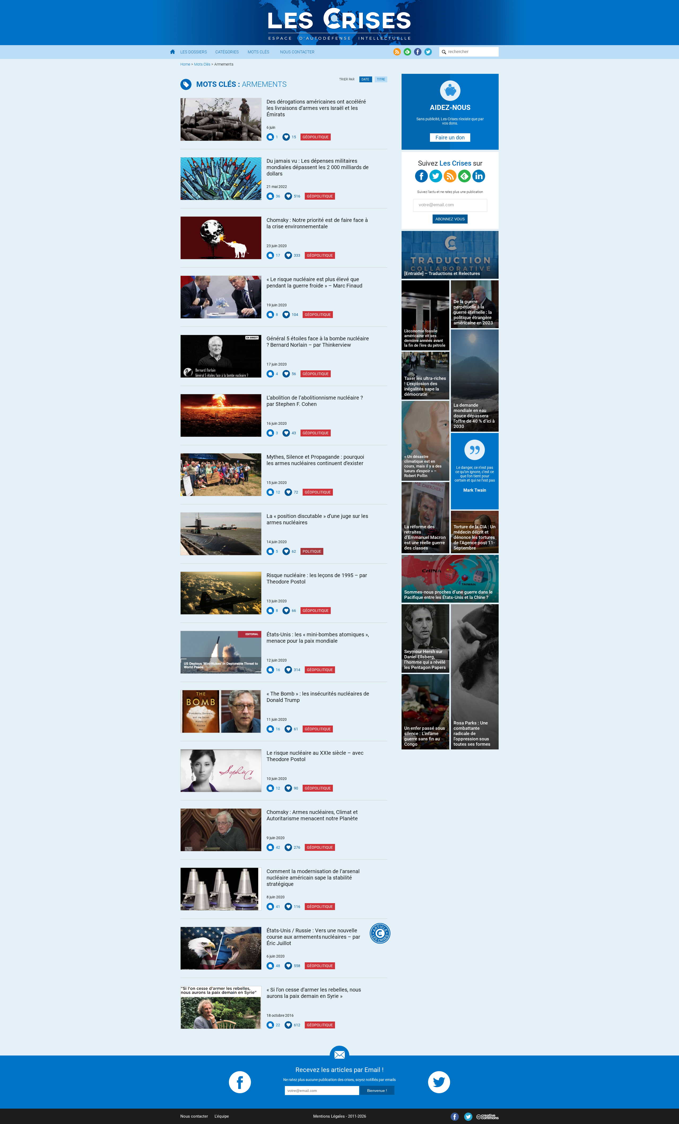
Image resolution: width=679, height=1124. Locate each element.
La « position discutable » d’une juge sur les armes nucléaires (317, 519)
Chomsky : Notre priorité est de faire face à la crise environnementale (317, 223)
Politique (312, 551)
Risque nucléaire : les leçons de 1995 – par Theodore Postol (317, 578)
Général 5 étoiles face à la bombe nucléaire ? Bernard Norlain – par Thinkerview (318, 341)
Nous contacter (194, 1116)
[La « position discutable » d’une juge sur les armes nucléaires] (221, 533)
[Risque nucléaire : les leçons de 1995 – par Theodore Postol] (221, 593)
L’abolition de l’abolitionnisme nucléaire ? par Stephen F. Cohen (315, 400)
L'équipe (222, 1116)
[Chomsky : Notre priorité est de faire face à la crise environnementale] (221, 237)
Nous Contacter (297, 52)
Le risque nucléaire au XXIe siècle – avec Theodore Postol (315, 756)
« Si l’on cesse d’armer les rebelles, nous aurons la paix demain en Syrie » (314, 992)
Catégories (227, 52)
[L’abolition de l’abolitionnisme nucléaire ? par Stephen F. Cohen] (221, 415)
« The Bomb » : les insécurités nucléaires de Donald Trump (318, 696)
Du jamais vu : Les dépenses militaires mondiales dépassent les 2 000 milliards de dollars (318, 167)
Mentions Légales (329, 1116)
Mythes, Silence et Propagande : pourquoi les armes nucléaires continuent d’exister (315, 460)
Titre (381, 79)
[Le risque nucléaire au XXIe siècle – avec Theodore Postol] (221, 770)
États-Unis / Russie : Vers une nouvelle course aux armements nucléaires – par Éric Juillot (313, 936)
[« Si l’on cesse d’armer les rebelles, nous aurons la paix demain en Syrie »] (221, 1007)
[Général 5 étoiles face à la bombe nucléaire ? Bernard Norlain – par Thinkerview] (221, 356)
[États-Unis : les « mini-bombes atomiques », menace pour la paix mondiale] (221, 652)
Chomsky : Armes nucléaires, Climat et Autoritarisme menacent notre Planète (312, 815)
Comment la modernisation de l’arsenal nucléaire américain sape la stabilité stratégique (313, 877)
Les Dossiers (193, 52)
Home (185, 64)
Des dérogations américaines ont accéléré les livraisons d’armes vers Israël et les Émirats (316, 108)
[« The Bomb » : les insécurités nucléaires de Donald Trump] (221, 711)
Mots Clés (258, 52)
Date (366, 79)
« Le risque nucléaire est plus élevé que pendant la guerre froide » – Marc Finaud (314, 282)
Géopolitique (316, 137)
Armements (241, 84)
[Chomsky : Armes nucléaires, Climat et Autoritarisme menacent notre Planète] (221, 829)
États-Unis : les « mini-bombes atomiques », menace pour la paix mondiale (318, 637)
